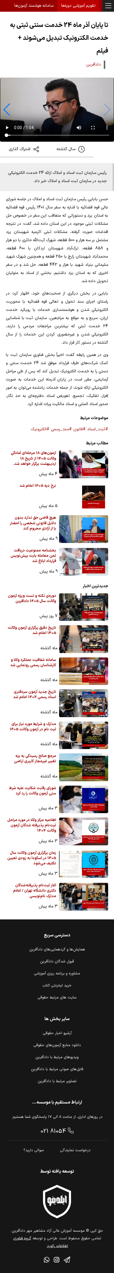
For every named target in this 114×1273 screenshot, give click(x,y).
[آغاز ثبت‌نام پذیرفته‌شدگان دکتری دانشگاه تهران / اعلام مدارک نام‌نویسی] (83, 897)
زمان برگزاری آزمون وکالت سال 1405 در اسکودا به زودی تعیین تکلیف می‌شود (31, 858)
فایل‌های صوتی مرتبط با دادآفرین (57, 1069)
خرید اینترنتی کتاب (57, 985)
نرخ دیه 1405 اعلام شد (38, 486)
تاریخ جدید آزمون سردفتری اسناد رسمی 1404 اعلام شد (34, 694)
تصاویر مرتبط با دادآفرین (57, 1081)
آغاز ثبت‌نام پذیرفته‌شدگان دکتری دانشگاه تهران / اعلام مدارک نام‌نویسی (34, 891)
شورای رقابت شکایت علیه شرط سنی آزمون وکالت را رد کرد (32, 791)
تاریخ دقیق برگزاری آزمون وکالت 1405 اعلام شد (32, 630)
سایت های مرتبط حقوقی (57, 997)
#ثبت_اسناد (97, 429)
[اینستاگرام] (56, 1260)
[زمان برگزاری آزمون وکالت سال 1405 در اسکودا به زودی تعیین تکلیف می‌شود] (83, 864)
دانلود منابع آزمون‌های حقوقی (57, 1045)
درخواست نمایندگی (75, 1150)
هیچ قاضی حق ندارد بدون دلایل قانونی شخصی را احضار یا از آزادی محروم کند (33, 523)
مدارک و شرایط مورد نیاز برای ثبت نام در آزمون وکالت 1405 (33, 727)
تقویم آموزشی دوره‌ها (78, 6)
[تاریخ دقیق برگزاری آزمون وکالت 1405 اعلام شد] (83, 639)
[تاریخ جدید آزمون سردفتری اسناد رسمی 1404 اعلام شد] (83, 703)
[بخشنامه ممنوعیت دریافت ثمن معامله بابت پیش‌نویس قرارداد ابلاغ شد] (83, 562)
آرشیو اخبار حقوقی (57, 1033)
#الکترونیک (40, 429)
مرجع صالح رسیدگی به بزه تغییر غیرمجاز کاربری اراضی (35, 758)
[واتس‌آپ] (46, 1260)
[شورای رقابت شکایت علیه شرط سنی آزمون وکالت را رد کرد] (83, 799)
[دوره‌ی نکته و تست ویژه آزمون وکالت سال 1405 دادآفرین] (83, 607)
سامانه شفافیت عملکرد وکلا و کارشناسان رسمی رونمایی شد (33, 662)
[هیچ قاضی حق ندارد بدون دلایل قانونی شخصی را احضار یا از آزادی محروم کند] (83, 529)
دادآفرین (93, 64)
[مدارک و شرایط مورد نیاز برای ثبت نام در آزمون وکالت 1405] (83, 735)
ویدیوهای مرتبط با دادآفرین (57, 1057)
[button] (7, 109)
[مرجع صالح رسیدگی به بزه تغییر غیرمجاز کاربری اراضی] (83, 767)
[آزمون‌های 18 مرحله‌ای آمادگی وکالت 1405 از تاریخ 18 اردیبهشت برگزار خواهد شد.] (83, 464)
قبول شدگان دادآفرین (57, 961)
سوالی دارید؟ (33, 1150)
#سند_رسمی (61, 429)
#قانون (79, 429)
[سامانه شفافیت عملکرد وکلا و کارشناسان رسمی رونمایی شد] (83, 671)
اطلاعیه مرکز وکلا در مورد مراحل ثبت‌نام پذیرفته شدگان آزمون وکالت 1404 (31, 826)
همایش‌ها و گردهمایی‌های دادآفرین (57, 949)
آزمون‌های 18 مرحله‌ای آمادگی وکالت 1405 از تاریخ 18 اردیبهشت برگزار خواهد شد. (33, 458)
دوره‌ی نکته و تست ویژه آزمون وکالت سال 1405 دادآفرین (32, 598)
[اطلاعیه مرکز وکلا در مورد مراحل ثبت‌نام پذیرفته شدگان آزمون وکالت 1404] (83, 831)
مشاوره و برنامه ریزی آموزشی (57, 973)
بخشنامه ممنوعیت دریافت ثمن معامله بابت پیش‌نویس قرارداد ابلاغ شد (33, 556)
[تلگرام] (67, 1260)
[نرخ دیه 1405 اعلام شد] (83, 497)
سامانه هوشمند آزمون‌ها (33, 6)
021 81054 (54, 1131)
